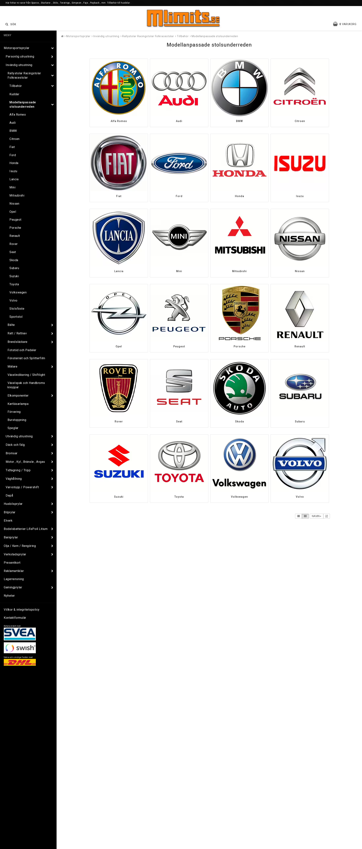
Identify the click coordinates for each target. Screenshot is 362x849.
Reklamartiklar (14, 571)
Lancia (13, 179)
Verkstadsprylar (15, 554)
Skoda (13, 260)
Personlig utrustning (20, 56)
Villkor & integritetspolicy (22, 609)
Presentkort (12, 562)
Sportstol (16, 317)
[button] (346, 24)
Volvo (13, 300)
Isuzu (13, 171)
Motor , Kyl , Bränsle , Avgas (25, 462)
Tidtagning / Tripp (18, 470)
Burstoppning (17, 420)
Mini (12, 187)
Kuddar (14, 94)
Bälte (11, 325)
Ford (12, 155)
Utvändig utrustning (19, 436)
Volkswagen (18, 292)
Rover (13, 244)
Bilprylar (9, 512)
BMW (13, 131)
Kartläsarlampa (18, 404)
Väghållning (14, 479)
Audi (12, 122)
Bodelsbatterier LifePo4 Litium (26, 529)
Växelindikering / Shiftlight (26, 375)
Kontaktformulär (15, 617)
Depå (9, 495)
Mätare (12, 366)
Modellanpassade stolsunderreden (22, 104)
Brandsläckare (18, 342)
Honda (13, 163)
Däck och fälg (15, 445)
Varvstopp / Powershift (22, 487)
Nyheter (9, 595)
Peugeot (15, 219)
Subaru (14, 268)
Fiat (12, 147)
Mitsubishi (16, 195)
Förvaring (14, 412)
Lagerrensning (14, 579)
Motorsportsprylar (16, 48)
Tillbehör (15, 86)
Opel (12, 211)
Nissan (14, 203)
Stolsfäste (16, 308)
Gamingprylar (13, 587)
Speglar (13, 428)
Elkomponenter (18, 395)
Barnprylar (11, 537)
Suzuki (14, 276)
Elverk (8, 520)
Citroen (14, 139)
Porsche (15, 228)
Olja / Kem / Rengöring (20, 546)
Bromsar (12, 453)
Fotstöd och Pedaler (22, 350)
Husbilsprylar (13, 504)
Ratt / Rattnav (17, 333)
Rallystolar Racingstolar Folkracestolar (24, 75)
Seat (12, 252)
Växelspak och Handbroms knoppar (26, 385)
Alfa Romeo (17, 114)
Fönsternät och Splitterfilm (26, 358)
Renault (14, 236)
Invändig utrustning (19, 65)
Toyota (14, 284)
